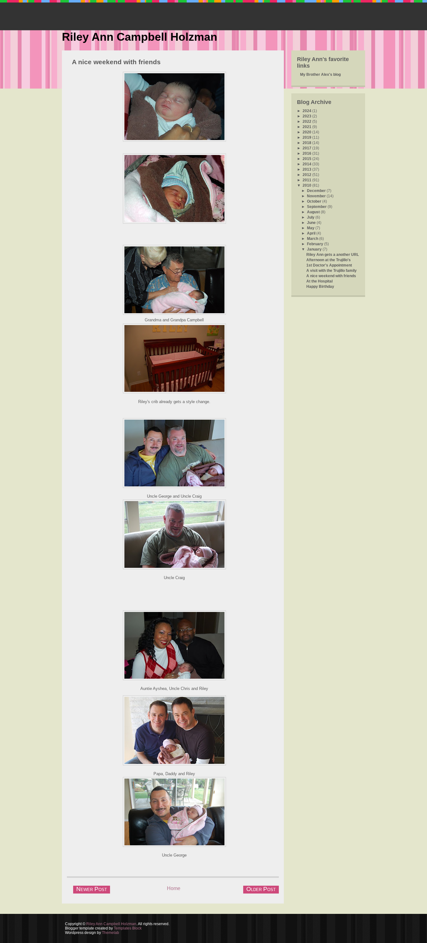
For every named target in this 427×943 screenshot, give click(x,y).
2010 (307, 185)
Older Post (261, 889)
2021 (307, 127)
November (317, 196)
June (312, 222)
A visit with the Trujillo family (331, 270)
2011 (307, 180)
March (313, 238)
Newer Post (91, 889)
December (317, 191)
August (314, 212)
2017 (307, 148)
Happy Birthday (320, 286)
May (311, 228)
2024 (307, 111)
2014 (307, 164)
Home (173, 888)
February (315, 244)
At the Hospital (319, 281)
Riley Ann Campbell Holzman (139, 36)
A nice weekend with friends (116, 61)
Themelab (110, 932)
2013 (307, 169)
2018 (307, 143)
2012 (307, 175)
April (311, 233)
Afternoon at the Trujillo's (328, 260)
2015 (307, 159)
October (314, 201)
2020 (307, 132)
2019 (307, 137)
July (311, 217)
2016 (307, 153)
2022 (307, 121)
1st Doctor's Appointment (329, 265)
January (315, 249)
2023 (307, 116)
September (317, 207)
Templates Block (128, 928)
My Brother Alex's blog (320, 74)
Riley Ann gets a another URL (332, 254)
